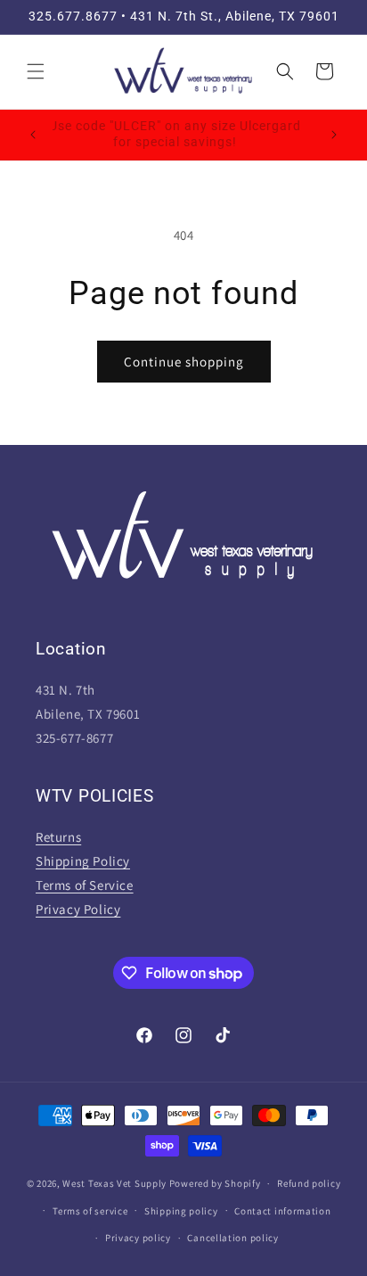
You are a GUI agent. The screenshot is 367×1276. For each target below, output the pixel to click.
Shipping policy (181, 1211)
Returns (58, 836)
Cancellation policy (232, 1237)
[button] (35, 71)
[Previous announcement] (33, 134)
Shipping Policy (83, 860)
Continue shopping (184, 361)
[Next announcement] (334, 134)
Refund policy (308, 1183)
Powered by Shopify (215, 1183)
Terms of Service (85, 885)
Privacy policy (138, 1237)
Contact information (282, 1211)
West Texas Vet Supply (114, 1183)
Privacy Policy (78, 909)
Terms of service (90, 1211)
